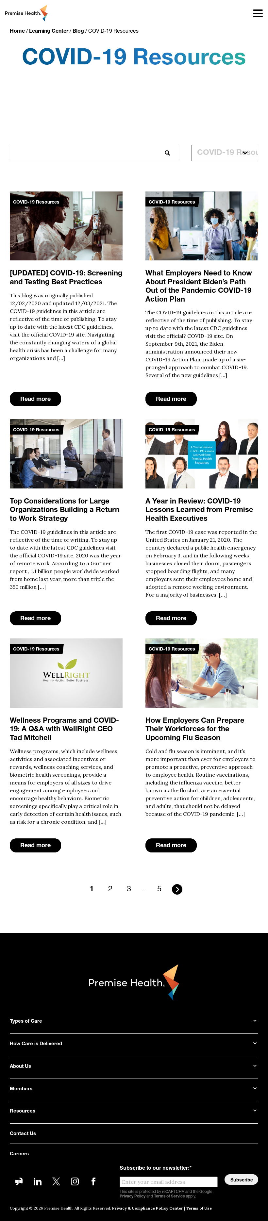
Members (21, 1089)
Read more (35, 400)
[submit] (167, 153)
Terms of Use (199, 1208)
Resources (22, 1111)
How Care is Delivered (36, 1044)
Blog (78, 31)
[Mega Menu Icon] (254, 13)
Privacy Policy (132, 1196)
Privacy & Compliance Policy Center (147, 1208)
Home (17, 31)
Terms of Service (169, 1196)
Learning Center (48, 31)
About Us (20, 1066)
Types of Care (26, 1021)
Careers (19, 1154)
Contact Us (23, 1133)
